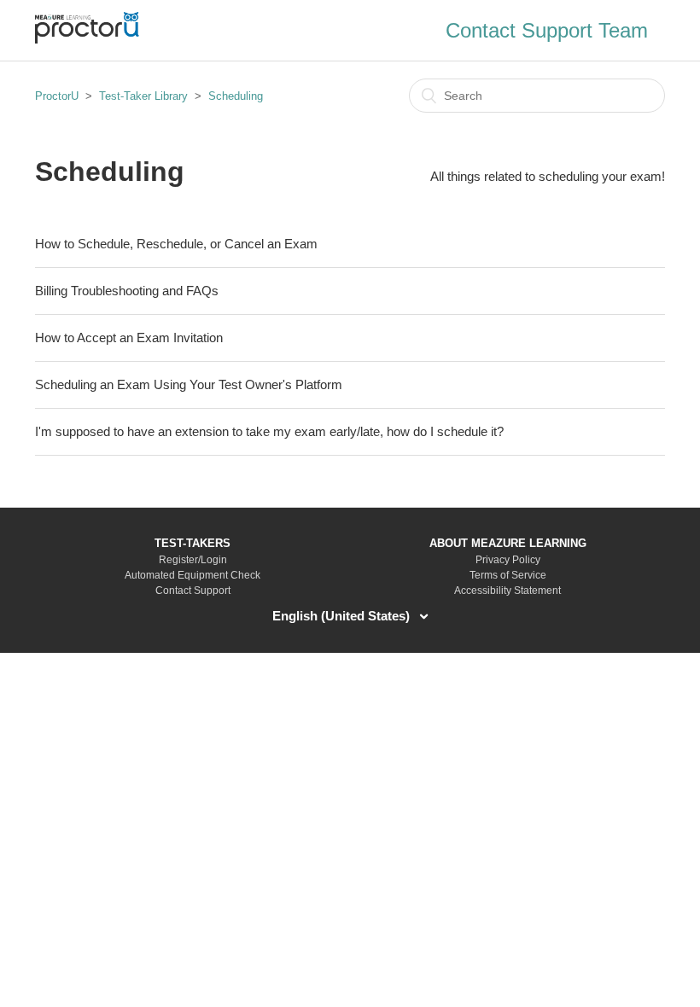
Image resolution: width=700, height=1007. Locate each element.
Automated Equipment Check (192, 575)
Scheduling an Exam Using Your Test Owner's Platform (188, 384)
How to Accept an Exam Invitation (129, 337)
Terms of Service (508, 575)
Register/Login (193, 560)
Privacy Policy (507, 560)
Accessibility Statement (507, 591)
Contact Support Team (547, 30)
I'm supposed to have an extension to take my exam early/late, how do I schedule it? (269, 431)
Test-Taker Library (143, 96)
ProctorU (57, 96)
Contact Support (192, 591)
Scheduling (235, 96)
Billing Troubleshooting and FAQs (127, 290)
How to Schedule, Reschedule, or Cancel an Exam (176, 243)
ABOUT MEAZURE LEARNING (507, 543)
